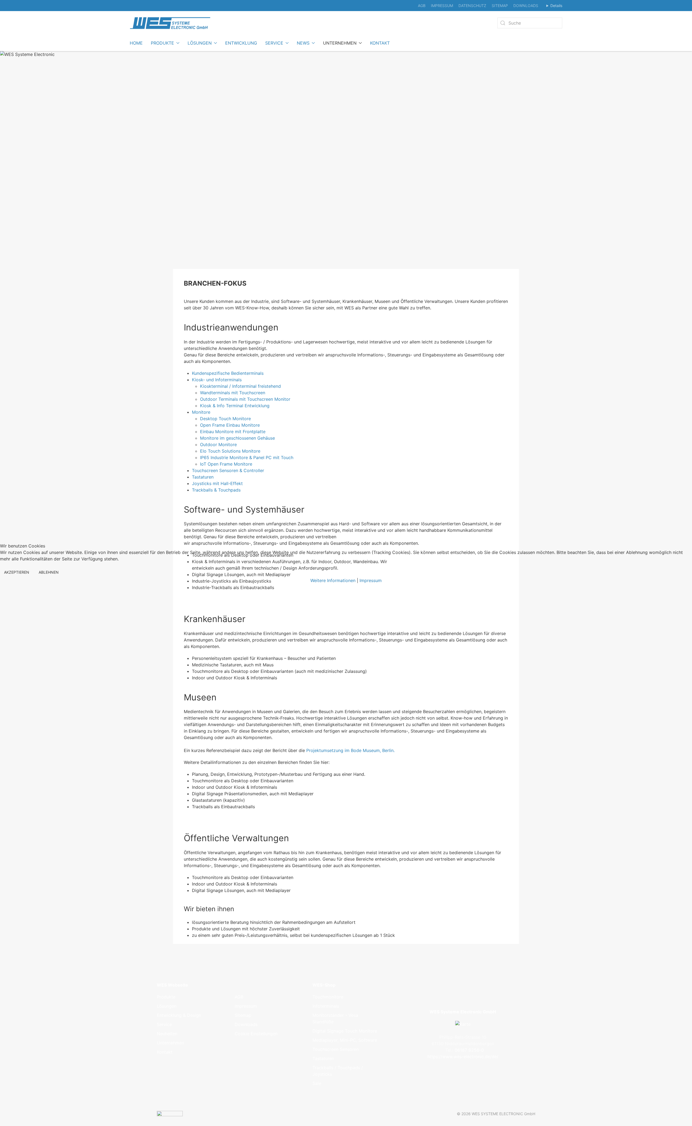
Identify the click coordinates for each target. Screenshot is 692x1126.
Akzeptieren (16, 572)
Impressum (371, 580)
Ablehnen (49, 572)
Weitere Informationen (332, 580)
